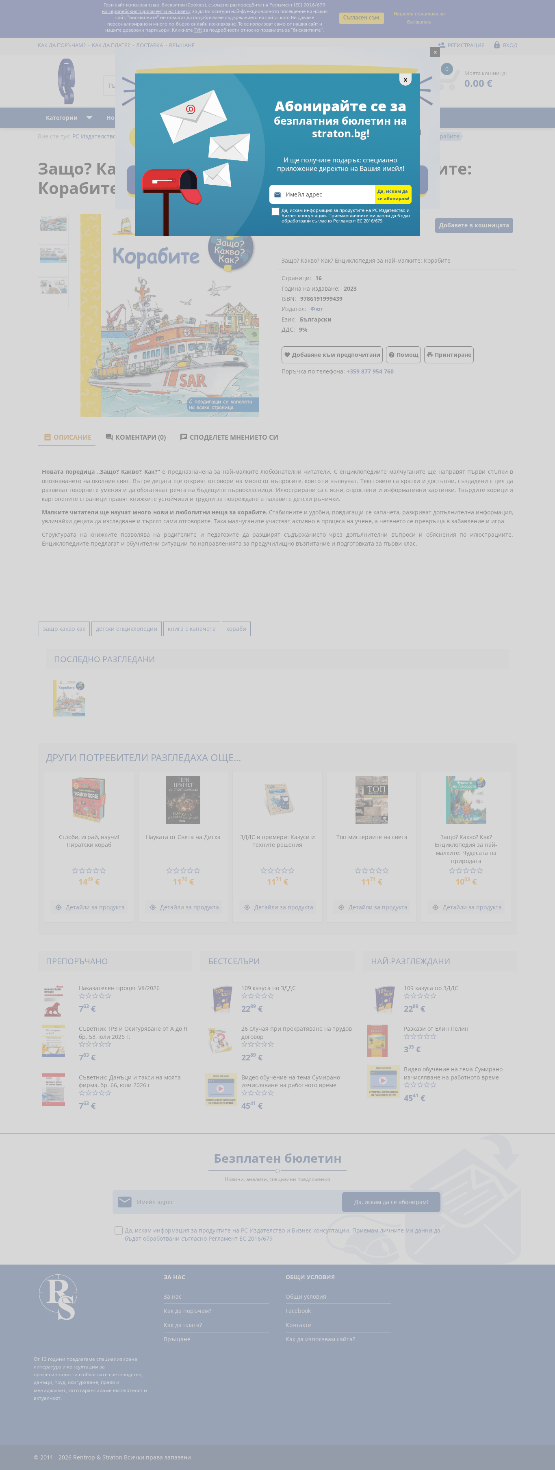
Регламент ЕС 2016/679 (357, 221)
